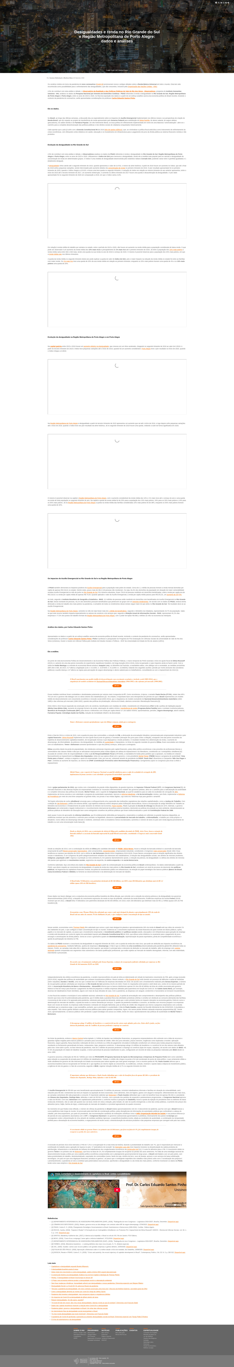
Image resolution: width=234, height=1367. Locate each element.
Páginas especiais (106, 1336)
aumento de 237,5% (174, 595)
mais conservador (159, 851)
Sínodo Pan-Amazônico (150, 1346)
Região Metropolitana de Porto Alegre (64, 423)
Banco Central (77, 1038)
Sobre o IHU (79, 1330)
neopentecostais (109, 851)
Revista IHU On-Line (121, 1334)
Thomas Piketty (79, 927)
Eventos (133, 1330)
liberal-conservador (70, 851)
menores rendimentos (140, 602)
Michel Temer (143, 756)
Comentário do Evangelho (150, 1332)
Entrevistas (105, 1334)
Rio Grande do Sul (90, 592)
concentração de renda (116, 168)
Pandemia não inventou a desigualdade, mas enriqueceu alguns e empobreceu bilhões (80, 1294)
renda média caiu (55, 254)
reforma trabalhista (128, 794)
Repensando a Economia (94, 1338)
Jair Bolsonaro (62, 803)
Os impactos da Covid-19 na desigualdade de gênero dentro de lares (74, 1297)
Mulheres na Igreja (148, 1347)
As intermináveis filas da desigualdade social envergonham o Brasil (74, 1311)
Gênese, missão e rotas (80, 1332)
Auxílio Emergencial (94, 588)
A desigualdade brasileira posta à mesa (64, 1269)
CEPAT (75, 1338)
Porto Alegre (146, 349)
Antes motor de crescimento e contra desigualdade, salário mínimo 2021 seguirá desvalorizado (83, 1272)
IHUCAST (104, 1340)
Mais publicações (120, 1332)
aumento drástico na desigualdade (96, 346)
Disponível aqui (173, 1222)
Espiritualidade (151, 1330)
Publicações (122, 1330)
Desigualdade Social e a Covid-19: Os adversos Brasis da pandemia (74, 1286)
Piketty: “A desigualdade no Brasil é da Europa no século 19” (72, 1278)
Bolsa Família (145, 120)
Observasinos (91, 1332)
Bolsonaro (112, 1095)
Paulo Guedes (117, 806)
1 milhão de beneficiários (117, 611)
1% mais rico (68, 261)
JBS (176, 792)
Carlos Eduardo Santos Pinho (123, 98)
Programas (93, 1330)
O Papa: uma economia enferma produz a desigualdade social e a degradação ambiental (81, 1280)
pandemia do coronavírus (57, 946)
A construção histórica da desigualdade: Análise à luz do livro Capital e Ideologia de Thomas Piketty (85, 1275)
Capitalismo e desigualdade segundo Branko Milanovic (70, 1266)
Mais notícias (105, 1332)
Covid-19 (99, 84)
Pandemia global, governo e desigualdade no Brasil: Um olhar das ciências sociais (79, 1308)
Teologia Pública (92, 1334)
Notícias (105, 1330)
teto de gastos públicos (113, 130)
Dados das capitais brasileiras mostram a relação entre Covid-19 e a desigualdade (79, 1305)
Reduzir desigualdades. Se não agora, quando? (67, 1300)
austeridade (109, 742)
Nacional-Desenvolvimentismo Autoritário (110, 681)
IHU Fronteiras (91, 1336)
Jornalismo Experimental (108, 1338)
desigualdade (54, 166)
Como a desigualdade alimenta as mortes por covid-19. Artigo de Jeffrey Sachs (78, 1292)
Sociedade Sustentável (94, 1340)
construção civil (132, 1149)
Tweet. (117, 685)
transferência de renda (129, 708)
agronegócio (82, 851)
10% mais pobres (175, 250)
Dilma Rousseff (67, 737)
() (151, 1113)
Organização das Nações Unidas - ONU (142, 87)
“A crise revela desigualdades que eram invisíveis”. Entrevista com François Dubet (79, 1314)
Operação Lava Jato (122, 1147)
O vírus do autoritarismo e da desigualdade (66, 1319)
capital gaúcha (56, 346)
